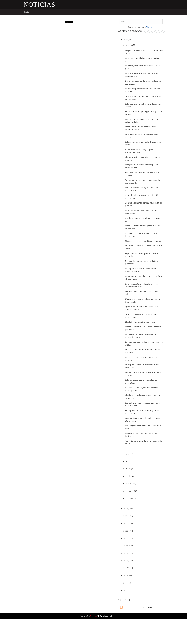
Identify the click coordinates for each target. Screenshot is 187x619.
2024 (125, 516)
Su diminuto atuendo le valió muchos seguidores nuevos (141, 285)
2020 (125, 545)
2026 (125, 39)
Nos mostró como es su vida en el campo (143, 241)
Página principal (125, 599)
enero (128, 498)
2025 (125, 508)
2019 (125, 553)
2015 (125, 583)
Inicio (26, 11)
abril (128, 476)
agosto (129, 45)
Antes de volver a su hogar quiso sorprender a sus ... (139, 151)
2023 (125, 523)
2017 (125, 568)
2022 (125, 530)
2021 (125, 538)
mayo (128, 468)
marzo (129, 483)
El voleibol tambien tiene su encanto (141, 322)
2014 (125, 590)
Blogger (149, 27)
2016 (125, 575)
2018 (125, 560)
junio (128, 461)
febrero (129, 491)
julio (128, 454)
